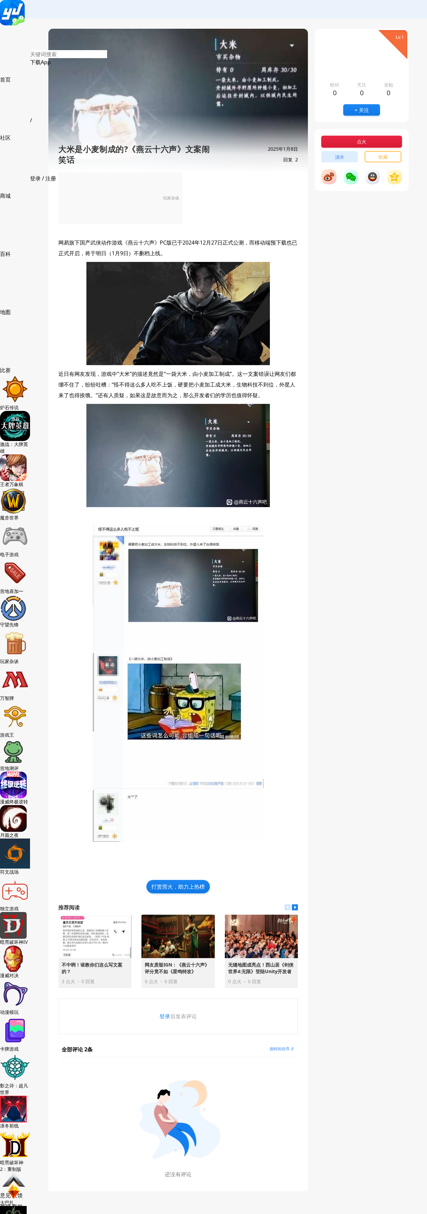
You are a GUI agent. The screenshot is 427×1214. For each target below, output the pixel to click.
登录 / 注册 (43, 178)
